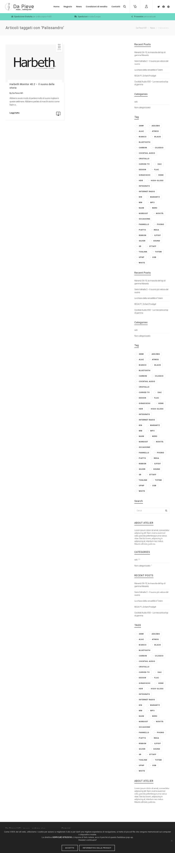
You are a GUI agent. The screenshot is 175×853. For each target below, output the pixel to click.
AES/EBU (156, 126)
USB (154, 257)
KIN (140, 197)
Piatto (142, 230)
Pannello (144, 224)
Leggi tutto (15, 113)
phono (160, 224)
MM (140, 202)
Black (157, 137)
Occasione (144, 219)
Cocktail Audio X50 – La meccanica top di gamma (151, 83)
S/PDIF (157, 235)
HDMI (161, 175)
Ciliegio (159, 148)
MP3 (152, 202)
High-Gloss (157, 180)
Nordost (143, 213)
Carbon (143, 148)
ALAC (141, 131)
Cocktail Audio (147, 153)
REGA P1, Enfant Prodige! (145, 76)
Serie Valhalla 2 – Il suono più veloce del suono (151, 62)
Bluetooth (144, 142)
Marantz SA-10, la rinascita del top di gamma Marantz (149, 53)
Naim (141, 208)
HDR (141, 180)
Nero (154, 208)
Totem (158, 252)
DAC (160, 164)
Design (142, 169)
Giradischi (144, 175)
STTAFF (152, 246)
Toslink (143, 252)
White (142, 263)
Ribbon (142, 235)
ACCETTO (69, 848)
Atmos (155, 131)
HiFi (136, 102)
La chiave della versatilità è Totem (148, 70)
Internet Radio (147, 191)
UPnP (141, 257)
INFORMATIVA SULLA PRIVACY (97, 848)
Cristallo (144, 159)
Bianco (142, 137)
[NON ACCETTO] (171, 840)
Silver (142, 241)
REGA (156, 230)
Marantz (155, 197)
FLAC (156, 169)
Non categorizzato (142, 107)
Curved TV (144, 164)
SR (140, 246)
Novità (159, 213)
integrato (144, 186)
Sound (156, 241)
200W (141, 126)
